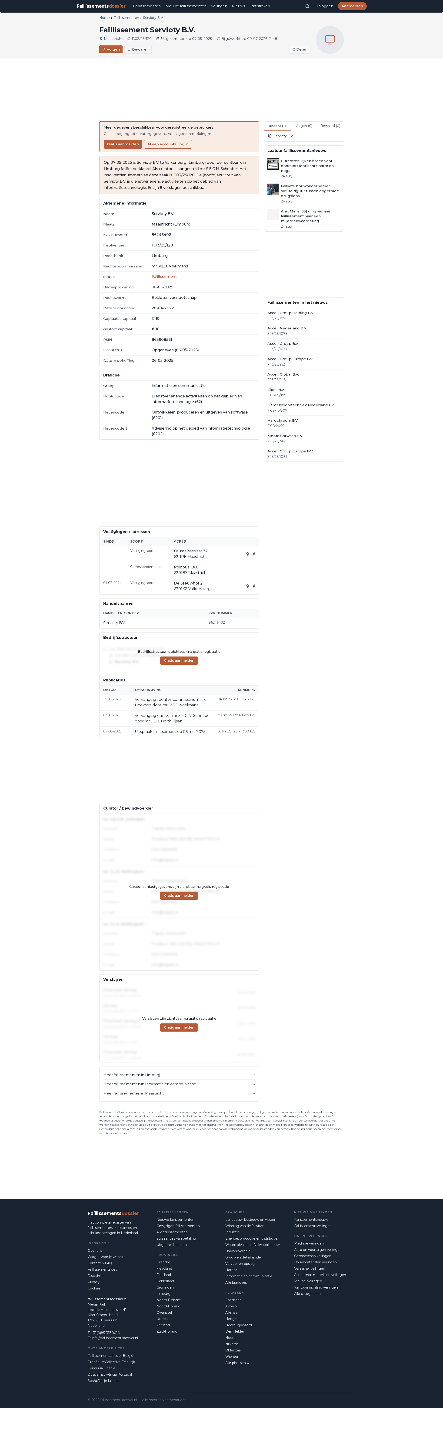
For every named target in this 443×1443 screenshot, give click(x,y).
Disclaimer (96, 1276)
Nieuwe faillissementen (186, 6)
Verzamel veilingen (309, 1268)
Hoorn (230, 1338)
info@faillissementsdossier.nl (115, 1338)
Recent (277, 126)
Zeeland (163, 1325)
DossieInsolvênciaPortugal (110, 1374)
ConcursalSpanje (101, 1368)
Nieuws (238, 6)
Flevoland (164, 1268)
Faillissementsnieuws (311, 1219)
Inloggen (325, 6)
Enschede (233, 1300)
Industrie (232, 1232)
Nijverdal (232, 1344)
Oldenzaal (233, 1350)
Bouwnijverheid (237, 1251)
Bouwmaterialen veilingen (315, 1262)
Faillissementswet (102, 1269)
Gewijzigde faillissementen (178, 1226)
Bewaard (330, 126)
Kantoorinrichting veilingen (316, 1287)
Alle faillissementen (172, 1232)
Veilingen (219, 6)
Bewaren (140, 49)
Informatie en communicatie (248, 1276)
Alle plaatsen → (237, 1363)
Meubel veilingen (308, 1281)
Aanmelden (352, 6)
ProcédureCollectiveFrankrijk (111, 1362)
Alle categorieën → (309, 1294)
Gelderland (165, 1281)
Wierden (232, 1356)
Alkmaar (232, 1312)
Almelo (231, 1306)
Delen (301, 49)
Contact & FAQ (100, 1263)
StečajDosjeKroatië (104, 1381)
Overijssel (164, 1312)
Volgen (113, 49)
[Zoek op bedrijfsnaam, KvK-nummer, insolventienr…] (307, 6)
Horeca (231, 1270)
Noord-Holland (168, 1306)
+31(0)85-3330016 (105, 1333)
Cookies (94, 1288)
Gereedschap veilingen (312, 1256)
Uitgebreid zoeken (172, 1245)
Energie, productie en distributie (251, 1238)
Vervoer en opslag (240, 1264)
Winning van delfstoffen (244, 1226)
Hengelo (232, 1319)
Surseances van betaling (176, 1238)
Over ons (95, 1250)
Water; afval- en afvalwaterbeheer (252, 1245)
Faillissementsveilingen (313, 1226)
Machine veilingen (309, 1243)
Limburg (163, 1294)
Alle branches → (238, 1282)
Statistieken (260, 6)
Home (104, 18)
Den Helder (234, 1331)
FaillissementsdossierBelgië (110, 1356)
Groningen (165, 1287)
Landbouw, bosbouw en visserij (250, 1219)
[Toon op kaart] (248, 554)
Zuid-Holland (167, 1331)
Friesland (164, 1275)
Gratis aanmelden (123, 144)
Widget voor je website (107, 1257)
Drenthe (163, 1262)
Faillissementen (147, 6)
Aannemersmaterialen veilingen (320, 1275)
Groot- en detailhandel (243, 1257)
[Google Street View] (254, 554)
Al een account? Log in (168, 144)
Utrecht (163, 1319)
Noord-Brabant (169, 1300)
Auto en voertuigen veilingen (318, 1250)
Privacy (94, 1282)
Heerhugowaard (238, 1325)
